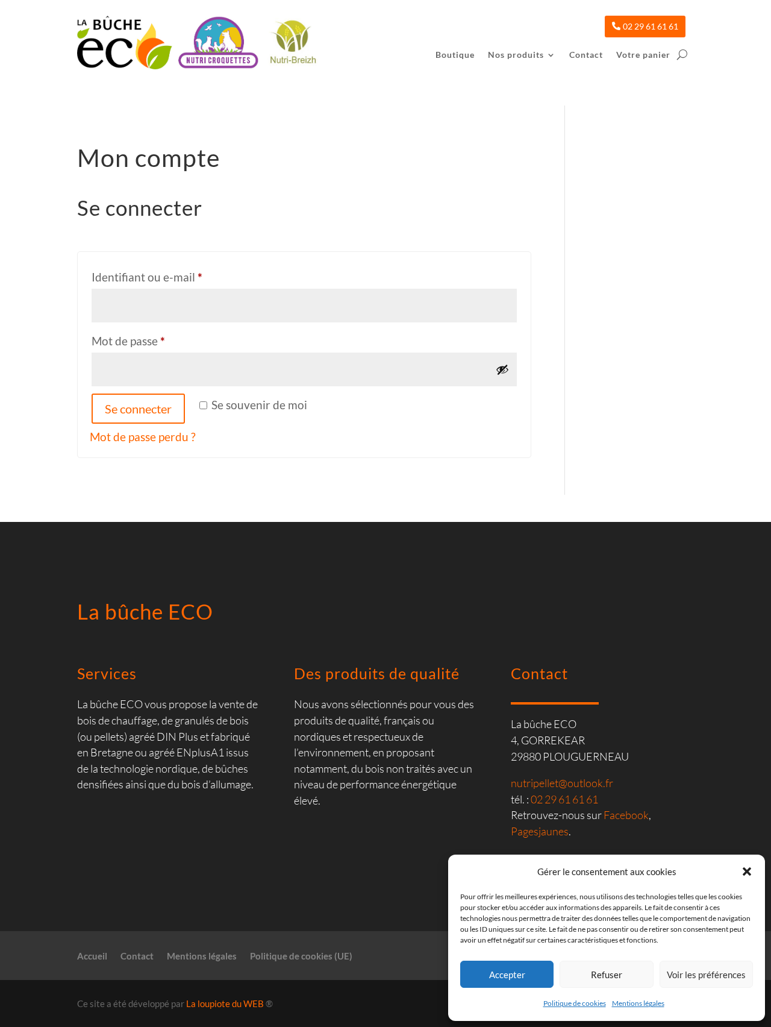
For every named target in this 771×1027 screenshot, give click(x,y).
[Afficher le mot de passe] (502, 369)
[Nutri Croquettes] (215, 45)
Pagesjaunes (540, 831)
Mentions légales (638, 1003)
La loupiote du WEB (225, 1003)
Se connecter (138, 408)
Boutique (455, 55)
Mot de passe (157, 340)
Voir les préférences (706, 974)
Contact (586, 55)
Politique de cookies (574, 1003)
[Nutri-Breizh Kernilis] (290, 45)
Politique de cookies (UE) (301, 956)
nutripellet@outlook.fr (562, 783)
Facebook (626, 814)
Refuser (606, 974)
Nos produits (516, 55)
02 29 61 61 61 (650, 26)
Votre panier (643, 55)
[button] (747, 871)
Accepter (507, 974)
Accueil (92, 956)
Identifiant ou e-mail (176, 276)
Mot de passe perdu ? (143, 437)
